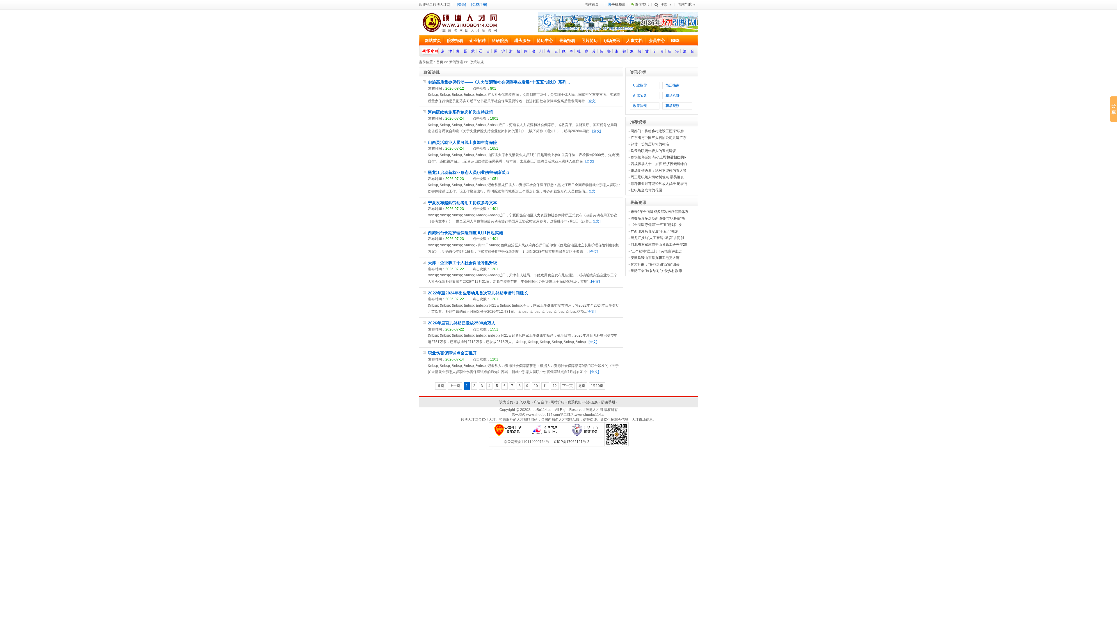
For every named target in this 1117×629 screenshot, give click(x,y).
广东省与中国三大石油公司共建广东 (658, 138)
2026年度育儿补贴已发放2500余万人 (461, 323)
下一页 (567, 386)
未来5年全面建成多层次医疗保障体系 (660, 212)
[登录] (461, 5)
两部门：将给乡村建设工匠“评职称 (657, 131)
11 (545, 386)
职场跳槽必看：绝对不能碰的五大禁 (658, 171)
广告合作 (541, 402)
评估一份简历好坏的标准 (650, 144)
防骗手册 (608, 402)
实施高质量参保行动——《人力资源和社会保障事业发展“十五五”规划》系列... (499, 82)
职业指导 (640, 85)
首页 (439, 62)
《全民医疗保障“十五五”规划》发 (656, 225)
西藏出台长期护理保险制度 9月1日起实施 (465, 232)
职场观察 (673, 106)
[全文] (592, 101)
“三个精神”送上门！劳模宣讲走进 (656, 251)
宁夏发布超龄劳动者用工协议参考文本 (462, 202)
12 (555, 386)
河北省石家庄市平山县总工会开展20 (659, 245)
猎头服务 (591, 402)
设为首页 (506, 402)
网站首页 (592, 4)
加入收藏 (523, 402)
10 (536, 386)
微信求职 (642, 4)
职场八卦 (673, 95)
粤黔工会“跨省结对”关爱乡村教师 (656, 271)
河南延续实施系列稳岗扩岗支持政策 (460, 112)
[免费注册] (479, 5)
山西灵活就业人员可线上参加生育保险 (462, 142)
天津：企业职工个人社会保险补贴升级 (462, 262)
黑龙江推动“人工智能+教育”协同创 (657, 238)
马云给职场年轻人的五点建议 (653, 151)
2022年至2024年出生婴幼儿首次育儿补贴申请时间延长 (478, 293)
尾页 (581, 386)
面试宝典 (640, 95)
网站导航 (685, 4)
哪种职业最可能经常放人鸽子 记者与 (659, 184)
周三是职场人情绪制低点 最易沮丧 (657, 177)
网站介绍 (558, 402)
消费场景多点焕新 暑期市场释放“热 (658, 218)
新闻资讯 (456, 62)
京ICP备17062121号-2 (571, 442)
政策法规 (640, 106)
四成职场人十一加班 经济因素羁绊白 (659, 164)
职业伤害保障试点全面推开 (452, 353)
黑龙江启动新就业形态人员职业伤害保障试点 (468, 172)
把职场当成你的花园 (646, 190)
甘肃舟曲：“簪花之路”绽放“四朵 (655, 264)
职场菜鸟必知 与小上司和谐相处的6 (658, 157)
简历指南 (673, 85)
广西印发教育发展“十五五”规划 (654, 231)
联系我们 (574, 402)
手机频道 (618, 4)
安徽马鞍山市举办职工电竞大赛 (655, 258)
